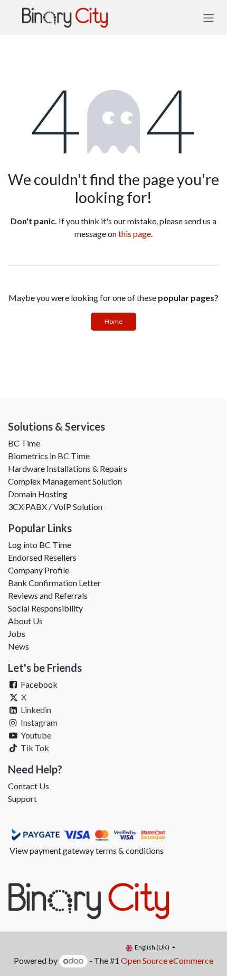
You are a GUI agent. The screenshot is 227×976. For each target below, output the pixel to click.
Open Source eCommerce (167, 960)
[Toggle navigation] (208, 17)
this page (134, 234)
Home (113, 321)
